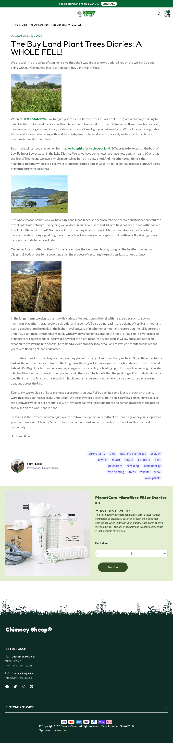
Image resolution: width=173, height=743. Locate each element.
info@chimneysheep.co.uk (18, 677)
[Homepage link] (87, 13)
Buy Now (112, 567)
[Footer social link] (8, 686)
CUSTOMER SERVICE (86, 707)
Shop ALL (109, 3)
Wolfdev (62, 730)
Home (17, 24)
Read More (101, 543)
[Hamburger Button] (5, 13)
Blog (24, 24)
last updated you (35, 119)
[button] (159, 14)
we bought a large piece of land (88, 148)
